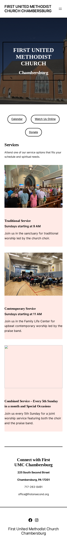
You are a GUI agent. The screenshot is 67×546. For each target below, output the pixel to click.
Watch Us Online (45, 118)
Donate (33, 132)
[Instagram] (36, 520)
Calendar (17, 118)
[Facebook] (30, 520)
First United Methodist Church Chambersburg (28, 8)
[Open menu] (60, 9)
